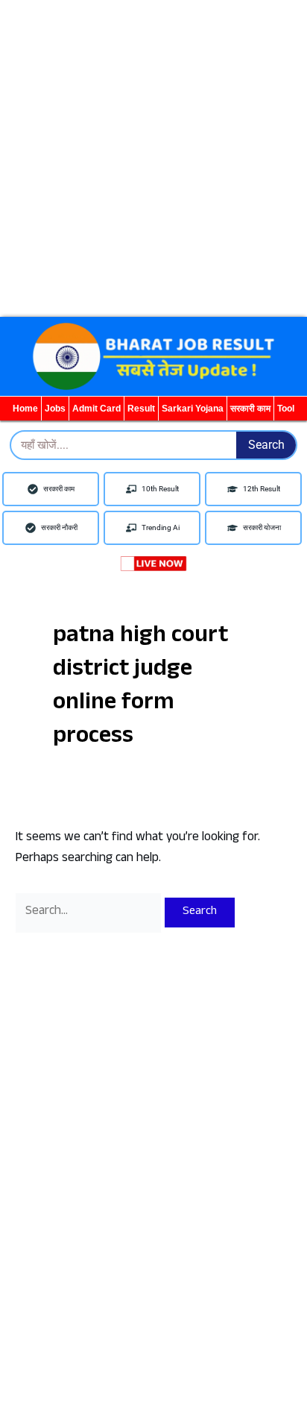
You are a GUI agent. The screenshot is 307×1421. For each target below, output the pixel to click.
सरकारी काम (250, 408)
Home (25, 408)
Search (266, 445)
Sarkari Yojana (193, 408)
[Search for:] (90, 912)
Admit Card (96, 408)
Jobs (55, 408)
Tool (285, 408)
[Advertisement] (153, 153)
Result (141, 408)
